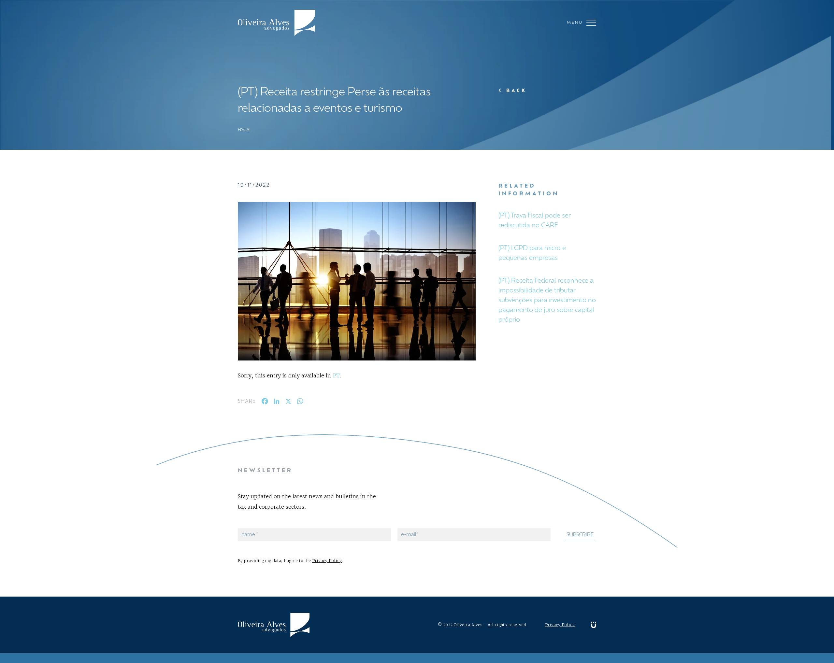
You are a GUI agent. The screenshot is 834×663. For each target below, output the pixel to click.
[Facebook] (265, 402)
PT (336, 375)
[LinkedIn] (276, 402)
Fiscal (245, 130)
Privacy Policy (327, 560)
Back (515, 91)
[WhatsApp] (300, 402)
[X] (288, 402)
